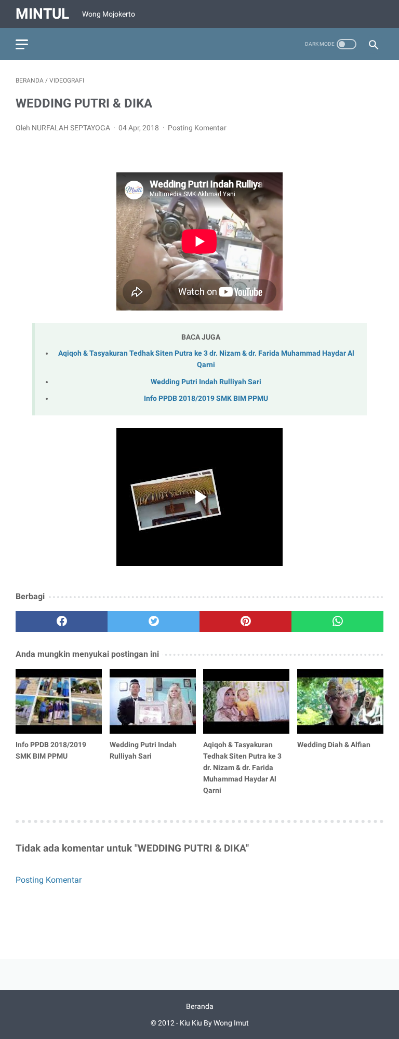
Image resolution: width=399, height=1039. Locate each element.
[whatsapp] (337, 621)
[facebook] (62, 621)
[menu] (22, 44)
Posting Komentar (197, 128)
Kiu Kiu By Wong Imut (214, 1023)
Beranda (200, 1006)
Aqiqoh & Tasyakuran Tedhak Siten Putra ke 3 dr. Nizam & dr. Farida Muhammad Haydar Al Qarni (242, 767)
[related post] (59, 701)
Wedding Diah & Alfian (333, 744)
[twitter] (154, 621)
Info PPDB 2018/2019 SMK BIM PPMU (206, 398)
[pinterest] (245, 621)
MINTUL (42, 13)
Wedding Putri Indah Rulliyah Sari (206, 381)
